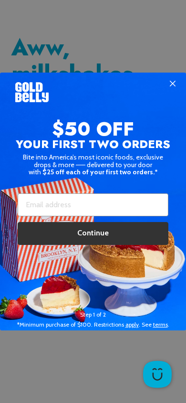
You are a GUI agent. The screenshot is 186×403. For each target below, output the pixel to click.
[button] (93, 201)
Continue (93, 232)
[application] (157, 374)
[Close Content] (172, 84)
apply (132, 324)
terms (160, 324)
